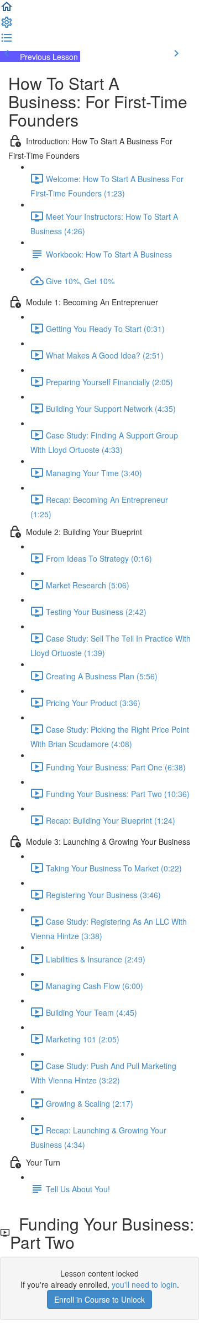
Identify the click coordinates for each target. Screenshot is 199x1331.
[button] (6, 10)
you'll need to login (144, 1284)
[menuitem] (6, 25)
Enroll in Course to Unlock (99, 1299)
